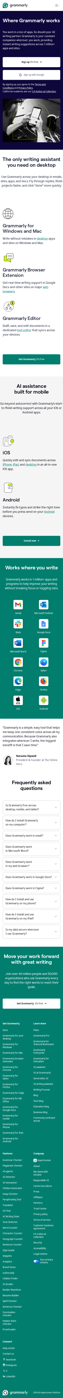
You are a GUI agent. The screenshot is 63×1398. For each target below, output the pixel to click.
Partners (38, 1202)
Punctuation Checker (9, 1314)
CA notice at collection (39, 1236)
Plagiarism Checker (13, 1165)
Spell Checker (10, 1301)
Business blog (40, 1112)
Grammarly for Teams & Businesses (43, 1043)
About (36, 1166)
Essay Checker (10, 1194)
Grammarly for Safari (10, 1077)
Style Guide (8, 1250)
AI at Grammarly (42, 1072)
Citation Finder (10, 1278)
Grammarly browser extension (13, 1060)
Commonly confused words (44, 1119)
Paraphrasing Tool (12, 1199)
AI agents (8, 1171)
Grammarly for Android (10, 1140)
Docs (5, 1030)
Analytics (7, 1261)
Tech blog (38, 1101)
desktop (42, 238)
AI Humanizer (10, 1182)
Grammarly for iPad (13, 1132)
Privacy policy (40, 1214)
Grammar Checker (12, 1160)
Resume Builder (11, 1295)
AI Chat (7, 1210)
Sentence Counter (12, 1244)
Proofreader (9, 1329)
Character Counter (13, 1233)
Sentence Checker (12, 1306)
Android (49, 512)
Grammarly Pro (41, 1035)
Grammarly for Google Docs (10, 1109)
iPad (16, 464)
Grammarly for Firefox (10, 1086)
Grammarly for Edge (13, 1093)
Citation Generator (12, 1188)
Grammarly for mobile (10, 1117)
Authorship (8, 1273)
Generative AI (40, 1078)
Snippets (7, 1256)
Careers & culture (42, 1186)
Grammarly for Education (41, 1060)
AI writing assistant (43, 1084)
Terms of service (42, 1219)
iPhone (7, 464)
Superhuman (44, 1160)
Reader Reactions (12, 1289)
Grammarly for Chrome (10, 1069)
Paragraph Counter (13, 1239)
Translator (8, 1205)
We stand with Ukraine (40, 1173)
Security (37, 1242)
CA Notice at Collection (44, 91)
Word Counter (10, 1227)
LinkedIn (10, 1376)
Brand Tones (9, 1267)
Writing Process (41, 1089)
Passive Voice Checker (9, 1322)
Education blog (41, 1106)
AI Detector (9, 1177)
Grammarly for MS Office (12, 1100)
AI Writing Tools (11, 1216)
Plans (36, 1030)
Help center (9, 1348)
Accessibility (39, 1248)
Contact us (8, 1353)
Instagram (11, 1365)
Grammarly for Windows (10, 1046)
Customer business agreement (43, 1227)
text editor (24, 330)
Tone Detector (10, 1222)
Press (36, 1191)
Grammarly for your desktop (13, 1037)
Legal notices (40, 1254)
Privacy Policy (26, 88)
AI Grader (8, 1284)
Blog (35, 1095)
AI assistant (39, 1067)
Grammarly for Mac (13, 1052)
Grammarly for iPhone (10, 1126)
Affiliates (38, 1197)
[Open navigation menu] (57, 5)
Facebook (11, 1359)
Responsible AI (41, 1180)
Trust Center (40, 1208)
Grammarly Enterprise (39, 1051)
